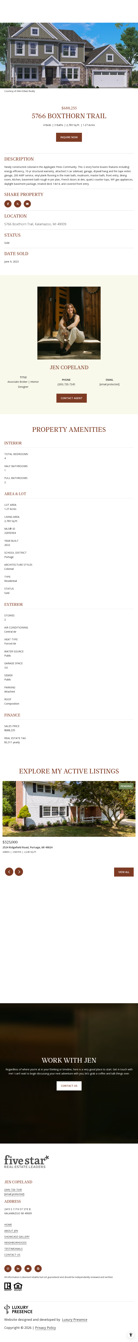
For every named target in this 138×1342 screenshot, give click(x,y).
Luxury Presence (74, 1319)
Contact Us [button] (69, 1085)
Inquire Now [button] (69, 137)
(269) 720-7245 (66, 384)
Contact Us (12, 1254)
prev (9, 872)
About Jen (11, 1230)
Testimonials (13, 1248)
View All (123, 872)
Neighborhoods (15, 1242)
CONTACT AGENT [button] (71, 398)
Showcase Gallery (16, 1236)
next (19, 872)
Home (8, 1224)
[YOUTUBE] (28, 1268)
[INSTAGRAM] (8, 1268)
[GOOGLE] (38, 1268)
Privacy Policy (45, 1327)
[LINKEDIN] (18, 1268)
